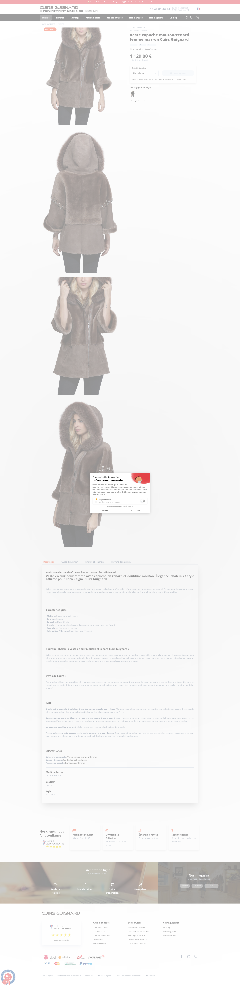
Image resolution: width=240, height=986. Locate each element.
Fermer (105, 510)
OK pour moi (135, 510)
